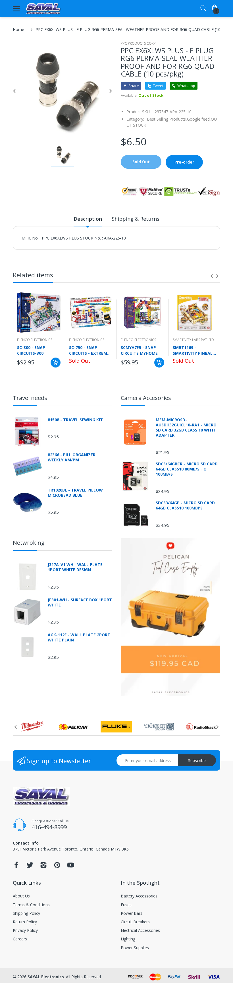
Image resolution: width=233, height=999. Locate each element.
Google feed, (199, 119)
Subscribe (197, 760)
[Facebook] (16, 867)
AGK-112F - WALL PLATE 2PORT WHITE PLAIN (79, 637)
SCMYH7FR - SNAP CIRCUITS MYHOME (139, 350)
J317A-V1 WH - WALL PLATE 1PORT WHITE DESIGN (75, 567)
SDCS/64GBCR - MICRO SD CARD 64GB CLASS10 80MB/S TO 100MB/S (187, 469)
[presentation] (212, 276)
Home (18, 29)
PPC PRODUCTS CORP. (139, 43)
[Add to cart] (56, 363)
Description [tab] (88, 218)
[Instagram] (43, 867)
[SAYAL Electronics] (43, 9)
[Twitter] (29, 867)
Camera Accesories (146, 398)
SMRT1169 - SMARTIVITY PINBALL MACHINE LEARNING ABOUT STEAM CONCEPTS (194, 350)
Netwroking (29, 542)
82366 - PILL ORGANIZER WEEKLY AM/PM (71, 457)
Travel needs (30, 398)
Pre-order (184, 162)
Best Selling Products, (167, 119)
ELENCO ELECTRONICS (34, 339)
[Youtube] (70, 867)
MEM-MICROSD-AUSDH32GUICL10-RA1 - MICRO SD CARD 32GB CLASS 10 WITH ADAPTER (186, 427)
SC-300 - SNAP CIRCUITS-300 (31, 350)
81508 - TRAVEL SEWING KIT (75, 419)
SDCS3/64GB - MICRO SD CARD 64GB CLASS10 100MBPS (185, 505)
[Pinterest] (57, 867)
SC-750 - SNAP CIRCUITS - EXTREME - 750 (90, 350)
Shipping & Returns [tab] (135, 218)
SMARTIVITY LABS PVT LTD (193, 339)
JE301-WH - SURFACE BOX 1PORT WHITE (80, 602)
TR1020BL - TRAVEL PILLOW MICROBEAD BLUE (75, 493)
